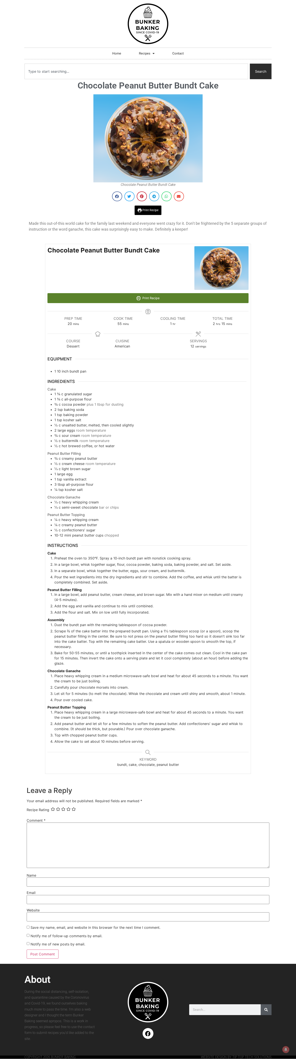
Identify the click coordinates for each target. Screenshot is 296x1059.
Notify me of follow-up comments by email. (66, 936)
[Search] (266, 1009)
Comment (36, 820)
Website (33, 910)
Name (31, 875)
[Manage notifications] (285, 1049)
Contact (178, 53)
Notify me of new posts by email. (58, 944)
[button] (117, 196)
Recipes (144, 53)
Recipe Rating (38, 810)
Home (116, 53)
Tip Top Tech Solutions (252, 1057)
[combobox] (136, 71)
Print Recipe (150, 210)
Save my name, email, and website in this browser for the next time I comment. (95, 927)
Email (31, 892)
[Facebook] (148, 1033)
